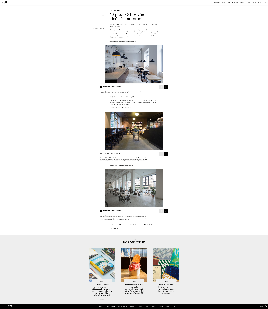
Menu (259, 2)
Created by (262, 306)
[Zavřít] (266, 307)
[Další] (166, 87)
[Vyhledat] (265, 2)
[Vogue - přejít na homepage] (4, 2)
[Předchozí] (161, 87)
